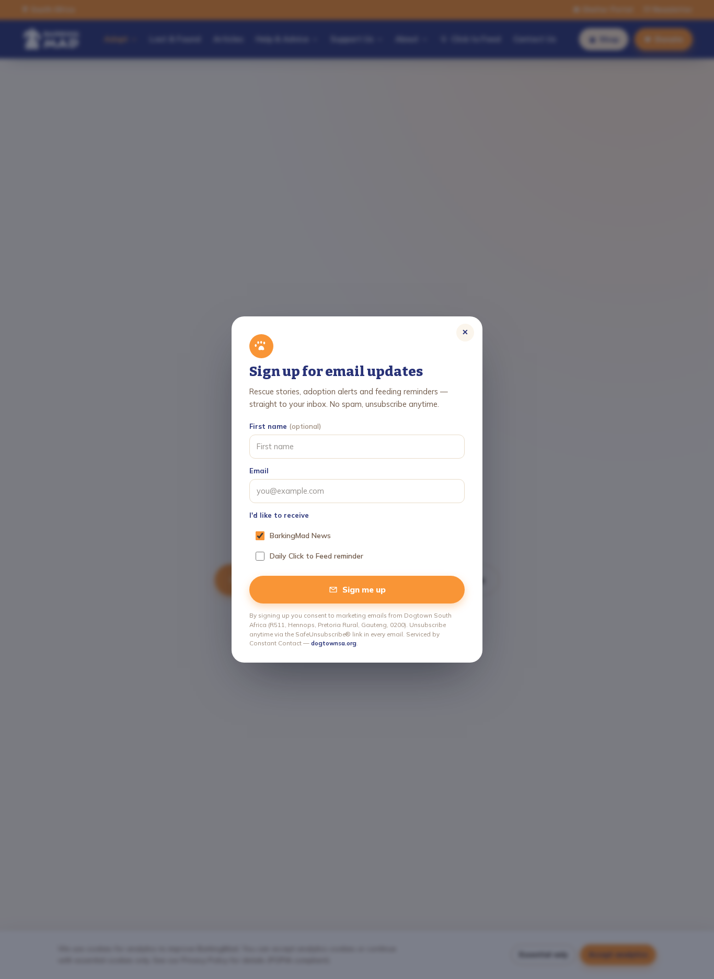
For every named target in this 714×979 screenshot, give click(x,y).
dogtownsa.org (333, 643)
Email (259, 470)
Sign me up (364, 589)
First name (285, 426)
